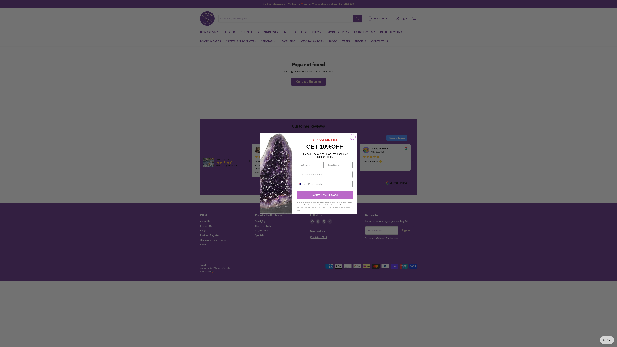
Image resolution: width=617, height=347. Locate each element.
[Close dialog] (352, 137)
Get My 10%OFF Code (324, 195)
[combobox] (302, 184)
